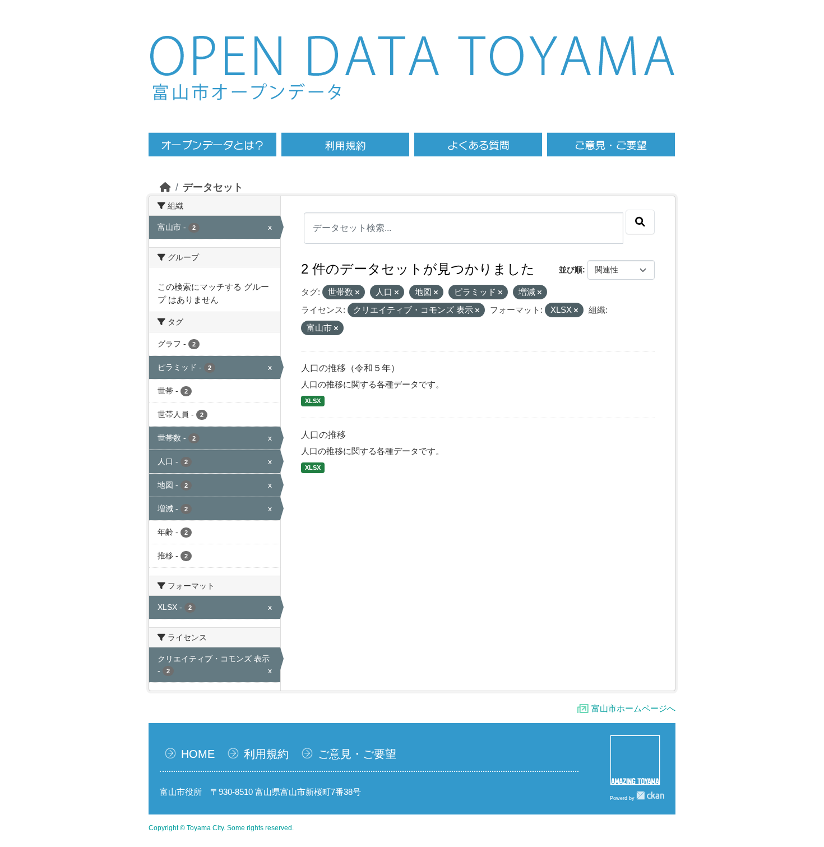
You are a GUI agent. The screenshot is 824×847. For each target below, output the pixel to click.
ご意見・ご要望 (357, 754)
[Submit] (640, 222)
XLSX (313, 400)
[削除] (357, 292)
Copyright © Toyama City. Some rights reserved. (221, 828)
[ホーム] (165, 187)
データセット (213, 187)
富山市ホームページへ (633, 708)
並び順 (570, 269)
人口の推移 (323, 434)
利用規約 (266, 754)
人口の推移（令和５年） (350, 368)
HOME (198, 754)
